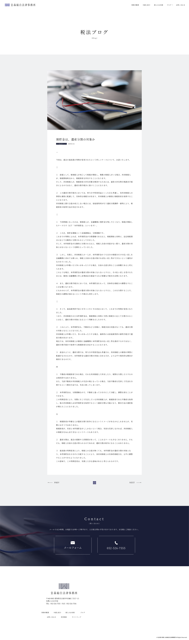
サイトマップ (76, 617)
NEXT (132, 482)
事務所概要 (135, 5)
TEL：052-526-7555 (53, 603)
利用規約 (64, 617)
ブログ (169, 5)
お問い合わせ (180, 5)
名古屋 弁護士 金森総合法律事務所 (167, 637)
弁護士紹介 (146, 5)
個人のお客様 (158, 5)
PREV (56, 482)
